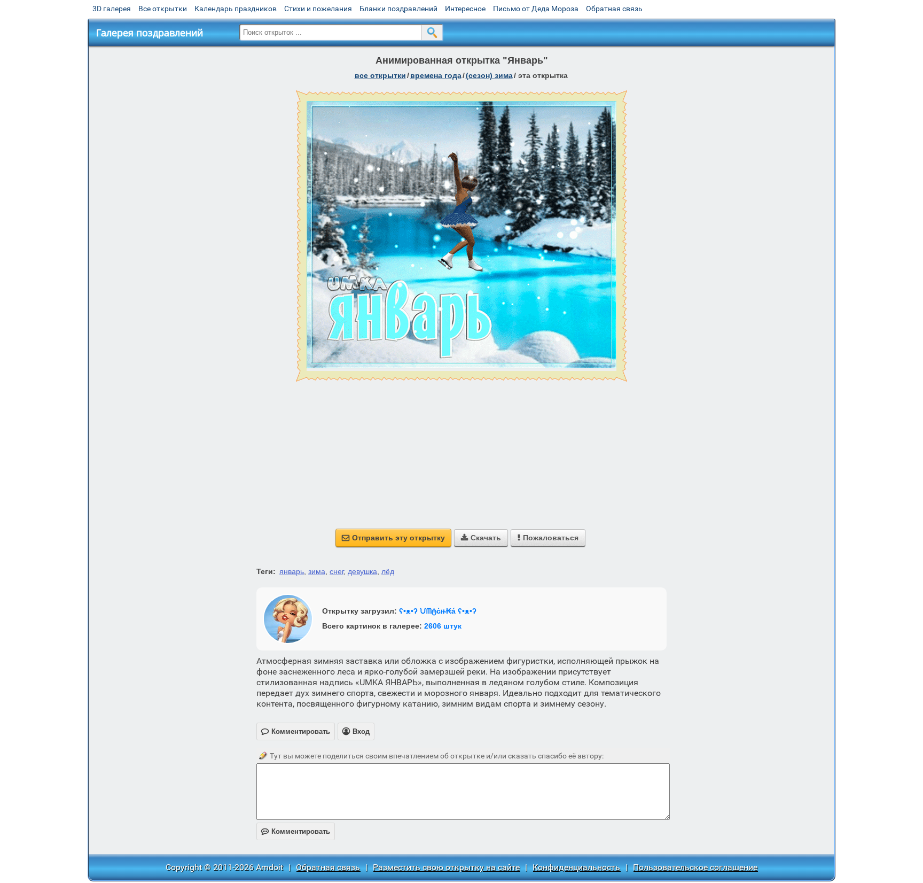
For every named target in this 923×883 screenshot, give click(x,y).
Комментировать (295, 831)
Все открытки (162, 8)
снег (336, 571)
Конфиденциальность (576, 867)
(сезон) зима (489, 75)
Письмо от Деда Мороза (535, 8)
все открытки (380, 75)
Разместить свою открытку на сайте (446, 867)
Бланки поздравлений (398, 8)
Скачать (481, 537)
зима (316, 571)
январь (291, 571)
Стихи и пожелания (318, 8)
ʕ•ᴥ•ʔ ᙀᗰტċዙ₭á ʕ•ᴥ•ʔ (437, 611)
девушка (362, 571)
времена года (436, 75)
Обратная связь (614, 8)
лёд (387, 571)
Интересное (465, 8)
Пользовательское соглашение (695, 867)
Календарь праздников (235, 8)
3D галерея (111, 8)
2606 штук (443, 626)
